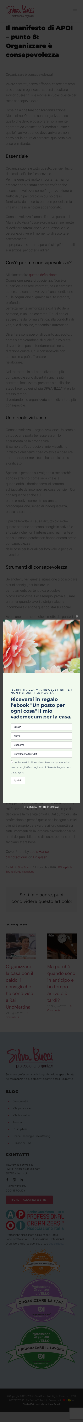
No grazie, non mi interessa (41, 806)
